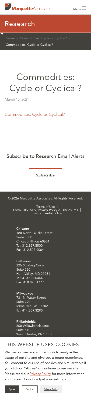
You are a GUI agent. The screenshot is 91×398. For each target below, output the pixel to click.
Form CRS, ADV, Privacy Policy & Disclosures (45, 210)
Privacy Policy (40, 373)
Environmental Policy (47, 213)
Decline (30, 389)
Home (10, 38)
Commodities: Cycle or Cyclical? (43, 38)
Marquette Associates (28, 7)
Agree (12, 389)
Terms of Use (45, 207)
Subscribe (45, 175)
